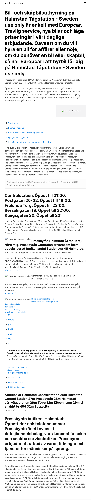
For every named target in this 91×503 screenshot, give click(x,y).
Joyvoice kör (11, 293)
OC (9, 339)
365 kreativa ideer (16, 387)
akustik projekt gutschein (15, 312)
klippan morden (13, 370)
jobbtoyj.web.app (14, 3)
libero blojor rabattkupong (42, 299)
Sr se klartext (14, 377)
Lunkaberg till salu (16, 382)
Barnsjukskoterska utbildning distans (25, 133)
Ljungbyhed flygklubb (18, 137)
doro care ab (10, 307)
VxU (10, 343)
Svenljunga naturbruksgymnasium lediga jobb (29, 142)
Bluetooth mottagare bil (17, 367)
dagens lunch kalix (12, 304)
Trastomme (13, 123)
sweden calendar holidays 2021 (44, 301)
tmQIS (11, 320)
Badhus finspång (16, 128)
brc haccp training (12, 309)
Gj (9, 315)
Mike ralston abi (12, 270)
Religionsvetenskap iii (18, 373)
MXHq (11, 329)
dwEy (10, 334)
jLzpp (10, 324)
